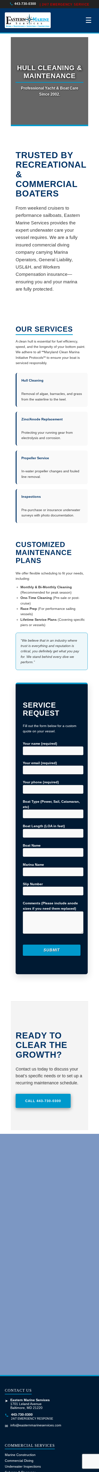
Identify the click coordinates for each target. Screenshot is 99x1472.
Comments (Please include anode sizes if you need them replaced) (50, 905)
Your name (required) (40, 743)
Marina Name (33, 865)
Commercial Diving (19, 1461)
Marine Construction (20, 1455)
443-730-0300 (25, 4)
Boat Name (32, 845)
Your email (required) (40, 763)
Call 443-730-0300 (43, 1101)
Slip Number (33, 884)
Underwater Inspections (23, 1466)
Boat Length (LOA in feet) (44, 826)
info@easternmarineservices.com (35, 1425)
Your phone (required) (41, 782)
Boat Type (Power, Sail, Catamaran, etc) (51, 804)
